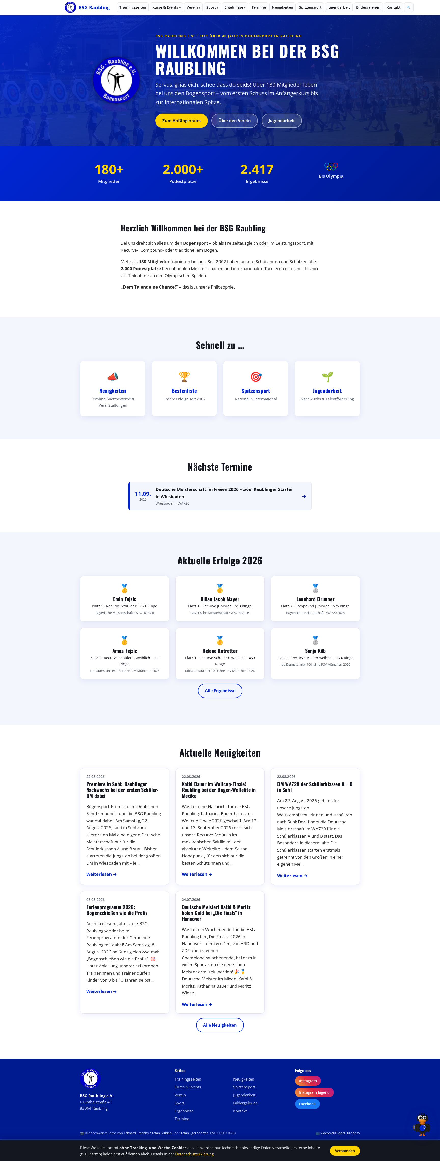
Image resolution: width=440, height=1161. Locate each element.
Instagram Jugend (314, 1092)
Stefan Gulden (161, 1133)
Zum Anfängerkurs (181, 121)
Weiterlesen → (101, 874)
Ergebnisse (234, 7)
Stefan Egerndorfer (193, 1133)
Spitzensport (310, 7)
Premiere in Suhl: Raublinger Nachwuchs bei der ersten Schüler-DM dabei (122, 789)
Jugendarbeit (339, 7)
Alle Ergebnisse (220, 690)
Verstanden (345, 1151)
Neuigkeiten (282, 7)
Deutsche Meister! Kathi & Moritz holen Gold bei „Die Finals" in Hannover (216, 912)
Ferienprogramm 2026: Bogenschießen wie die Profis (117, 910)
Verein (193, 7)
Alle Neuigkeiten (220, 1025)
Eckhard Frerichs (136, 1133)
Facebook (307, 1103)
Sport (212, 7)
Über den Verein (234, 121)
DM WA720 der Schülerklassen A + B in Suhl (315, 787)
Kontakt (394, 7)
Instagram (308, 1080)
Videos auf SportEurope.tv (340, 1133)
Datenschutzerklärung (194, 1153)
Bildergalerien (368, 7)
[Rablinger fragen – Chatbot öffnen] (422, 1123)
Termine (259, 7)
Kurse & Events (166, 7)
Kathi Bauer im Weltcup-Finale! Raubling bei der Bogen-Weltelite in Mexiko (219, 789)
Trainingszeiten (132, 7)
